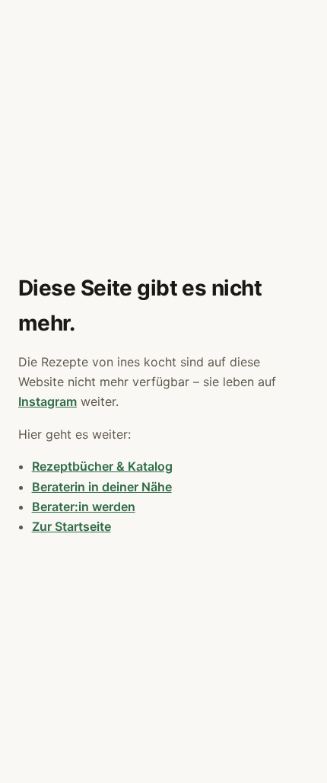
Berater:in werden (83, 506)
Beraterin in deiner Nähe (102, 486)
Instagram (47, 401)
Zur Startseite (71, 526)
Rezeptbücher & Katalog (102, 466)
